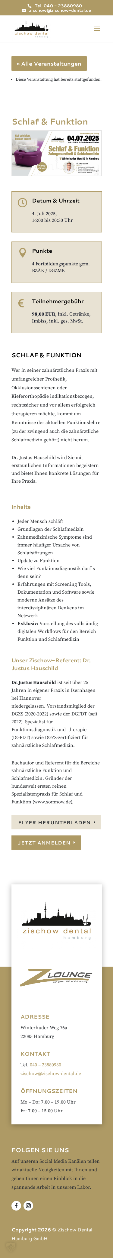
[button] (11, 1247)
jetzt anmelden (44, 842)
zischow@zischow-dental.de (50, 1074)
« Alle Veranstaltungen (49, 63)
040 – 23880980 (45, 1065)
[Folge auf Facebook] (16, 1206)
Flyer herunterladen (54, 822)
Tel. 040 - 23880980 (58, 6)
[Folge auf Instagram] (28, 1206)
